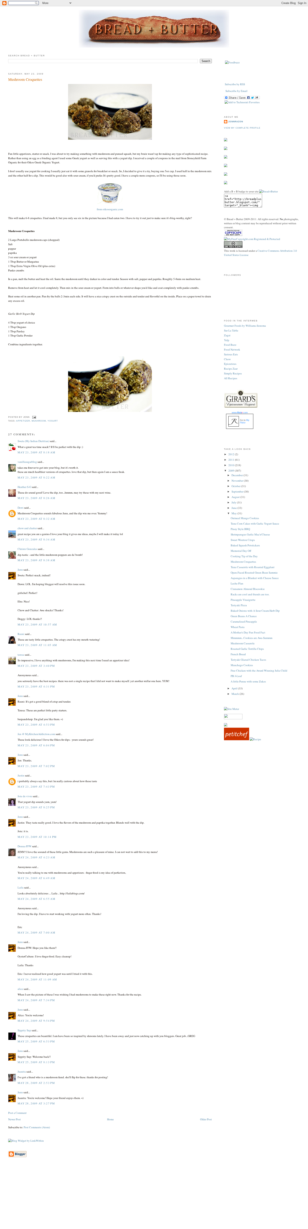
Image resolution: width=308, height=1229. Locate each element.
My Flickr (244, 421)
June (234, 508)
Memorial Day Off (241, 551)
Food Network (232, 349)
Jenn (20, 569)
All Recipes (230, 378)
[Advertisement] (154, 1199)
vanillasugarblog (27, 462)
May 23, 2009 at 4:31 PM (36, 686)
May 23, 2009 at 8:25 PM (36, 807)
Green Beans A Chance (244, 616)
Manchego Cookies (242, 665)
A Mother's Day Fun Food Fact (248, 632)
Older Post (206, 1119)
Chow (227, 359)
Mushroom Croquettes (25, 79)
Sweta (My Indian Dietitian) (33, 441)
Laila (20, 887)
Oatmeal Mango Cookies (245, 518)
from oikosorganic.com (110, 209)
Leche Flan (237, 583)
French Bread (238, 654)
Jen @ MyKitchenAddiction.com (36, 734)
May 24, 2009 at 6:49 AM (36, 878)
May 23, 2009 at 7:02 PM (36, 766)
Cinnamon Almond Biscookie (248, 589)
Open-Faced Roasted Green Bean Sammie (254, 572)
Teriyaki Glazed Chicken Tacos (248, 660)
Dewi (20, 507)
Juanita (22, 1071)
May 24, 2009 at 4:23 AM (36, 857)
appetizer (23, 421)
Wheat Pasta (238, 627)
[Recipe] (255, 739)
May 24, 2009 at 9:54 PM (36, 1021)
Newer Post (14, 1119)
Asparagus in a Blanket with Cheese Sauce (255, 578)
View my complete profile (242, 128)
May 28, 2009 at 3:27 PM (36, 1103)
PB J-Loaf (236, 676)
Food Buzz (230, 345)
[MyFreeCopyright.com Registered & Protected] (252, 239)
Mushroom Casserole (243, 643)
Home (110, 1119)
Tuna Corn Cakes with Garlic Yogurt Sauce (255, 523)
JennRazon (235, 121)
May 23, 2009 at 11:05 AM (37, 645)
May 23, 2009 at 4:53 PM (36, 724)
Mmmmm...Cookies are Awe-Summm (251, 638)
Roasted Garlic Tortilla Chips (247, 649)
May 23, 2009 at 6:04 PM (36, 745)
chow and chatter (27, 528)
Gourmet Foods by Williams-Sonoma (245, 326)
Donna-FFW (24, 846)
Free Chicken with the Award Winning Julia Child (259, 670)
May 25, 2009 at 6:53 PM (36, 1041)
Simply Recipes (233, 373)
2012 (231, 454)
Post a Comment (17, 1113)
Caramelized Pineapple (244, 621)
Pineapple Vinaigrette (243, 600)
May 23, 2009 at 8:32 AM (36, 519)
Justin (21, 775)
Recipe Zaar (231, 368)
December (237, 475)
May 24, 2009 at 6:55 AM (36, 899)
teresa (21, 654)
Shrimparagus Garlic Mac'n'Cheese (250, 534)
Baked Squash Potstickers (245, 545)
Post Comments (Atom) (37, 1127)
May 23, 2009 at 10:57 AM (37, 624)
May (234, 513)
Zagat (227, 335)
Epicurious (230, 364)
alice (20, 989)
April (235, 688)
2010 (231, 465)
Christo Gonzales (27, 549)
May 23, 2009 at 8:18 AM (36, 452)
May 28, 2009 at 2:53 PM (36, 1083)
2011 (231, 460)
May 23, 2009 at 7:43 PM (36, 786)
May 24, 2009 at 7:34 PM (36, 1000)
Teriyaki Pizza (239, 605)
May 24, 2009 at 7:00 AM (36, 932)
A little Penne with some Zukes (248, 681)
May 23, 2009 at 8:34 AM (36, 539)
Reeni (21, 634)
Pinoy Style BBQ (240, 529)
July (234, 502)
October (236, 486)
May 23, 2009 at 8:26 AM (36, 498)
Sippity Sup (24, 1030)
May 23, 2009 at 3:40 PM (36, 666)
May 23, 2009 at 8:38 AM (36, 560)
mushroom (39, 421)
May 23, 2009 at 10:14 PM (37, 837)
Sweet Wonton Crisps (243, 540)
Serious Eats (231, 354)
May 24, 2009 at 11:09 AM (37, 979)
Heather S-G (24, 487)
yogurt (53, 421)
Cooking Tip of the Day (244, 556)
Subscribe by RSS (235, 84)
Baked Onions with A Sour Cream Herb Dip (255, 611)
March (235, 694)
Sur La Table (231, 330)
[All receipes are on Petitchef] (236, 739)
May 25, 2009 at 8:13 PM (36, 1062)
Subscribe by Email (236, 91)
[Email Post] (33, 417)
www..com (240, 412)
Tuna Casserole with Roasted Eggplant (252, 567)
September (238, 491)
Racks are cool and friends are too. (250, 594)
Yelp (226, 340)
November (238, 480)
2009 (231, 470)
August (236, 497)
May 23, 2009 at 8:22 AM (36, 477)
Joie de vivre (25, 796)
